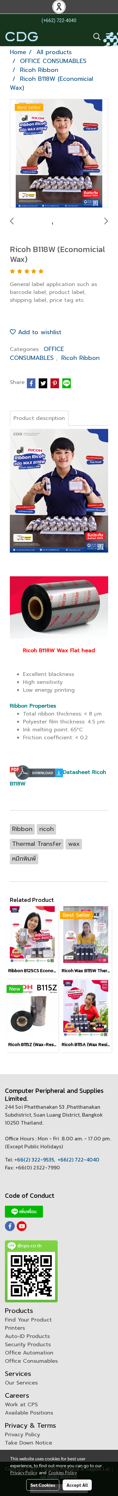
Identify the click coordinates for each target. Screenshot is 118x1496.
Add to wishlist (38, 332)
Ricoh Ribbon (80, 358)
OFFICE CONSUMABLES (37, 353)
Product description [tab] (39, 418)
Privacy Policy (22, 1435)
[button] (94, 36)
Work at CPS (21, 1405)
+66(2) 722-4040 (78, 1159)
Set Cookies (42, 1485)
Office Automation (29, 1353)
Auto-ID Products (27, 1336)
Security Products (28, 1345)
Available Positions (29, 1413)
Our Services (21, 1383)
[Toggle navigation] (109, 36)
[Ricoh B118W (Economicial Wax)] (59, 153)
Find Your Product (28, 1320)
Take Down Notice (28, 1443)
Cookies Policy (63, 1472)
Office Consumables (31, 1361)
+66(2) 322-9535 (34, 1159)
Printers (15, 1328)
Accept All (77, 1485)
